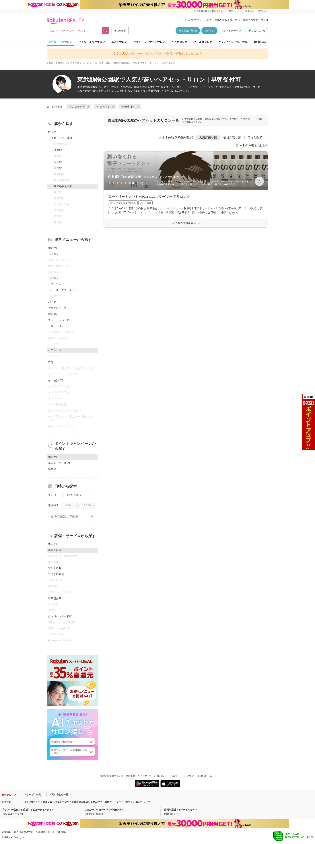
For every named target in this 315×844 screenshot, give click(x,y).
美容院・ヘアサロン (60, 41)
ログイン (209, 30)
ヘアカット (54, 253)
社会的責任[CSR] (45, 832)
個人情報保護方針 (23, 832)
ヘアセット (153, 63)
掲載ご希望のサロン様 (255, 20)
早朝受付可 (138, 63)
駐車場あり (54, 598)
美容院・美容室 (55, 63)
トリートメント (57, 326)
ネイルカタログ (203, 41)
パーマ (52, 302)
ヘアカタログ (179, 41)
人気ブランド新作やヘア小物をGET (104, 809)
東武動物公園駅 (122, 63)
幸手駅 (58, 162)
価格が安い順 (232, 137)
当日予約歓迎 (56, 574)
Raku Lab (260, 41)
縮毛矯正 (53, 314)
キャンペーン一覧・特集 (233, 41)
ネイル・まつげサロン (92, 41)
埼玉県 (86, 63)
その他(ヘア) (55, 380)
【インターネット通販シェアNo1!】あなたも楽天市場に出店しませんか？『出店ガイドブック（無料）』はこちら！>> (87, 801)
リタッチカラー (57, 284)
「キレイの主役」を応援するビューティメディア (28, 809)
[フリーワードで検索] (105, 30)
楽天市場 (262, 11)
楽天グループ (235, 11)
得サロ (52, 469)
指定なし (53, 247)
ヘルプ (208, 20)
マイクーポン (233, 30)
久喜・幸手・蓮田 (102, 63)
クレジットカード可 (60, 616)
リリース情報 (187, 776)
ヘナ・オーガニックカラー (64, 290)
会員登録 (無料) (187, 30)
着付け (52, 362)
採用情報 (61, 832)
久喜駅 (58, 150)
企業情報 (6, 832)
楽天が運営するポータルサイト (180, 809)
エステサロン (119, 41)
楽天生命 (249, 11)
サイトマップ (144, 776)
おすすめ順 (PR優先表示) (176, 137)
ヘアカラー (54, 278)
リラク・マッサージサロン (149, 41)
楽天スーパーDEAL (59, 462)
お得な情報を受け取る (227, 20)
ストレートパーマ (58, 320)
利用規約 (130, 776)
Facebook (202, 776)
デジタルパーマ (57, 308)
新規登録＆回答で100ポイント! (209, 11)
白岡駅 (58, 168)
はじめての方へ (192, 20)
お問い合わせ (161, 776)
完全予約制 (54, 568)
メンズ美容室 (72, 63)
